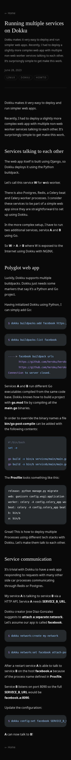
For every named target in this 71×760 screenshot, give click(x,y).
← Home (10, 13)
